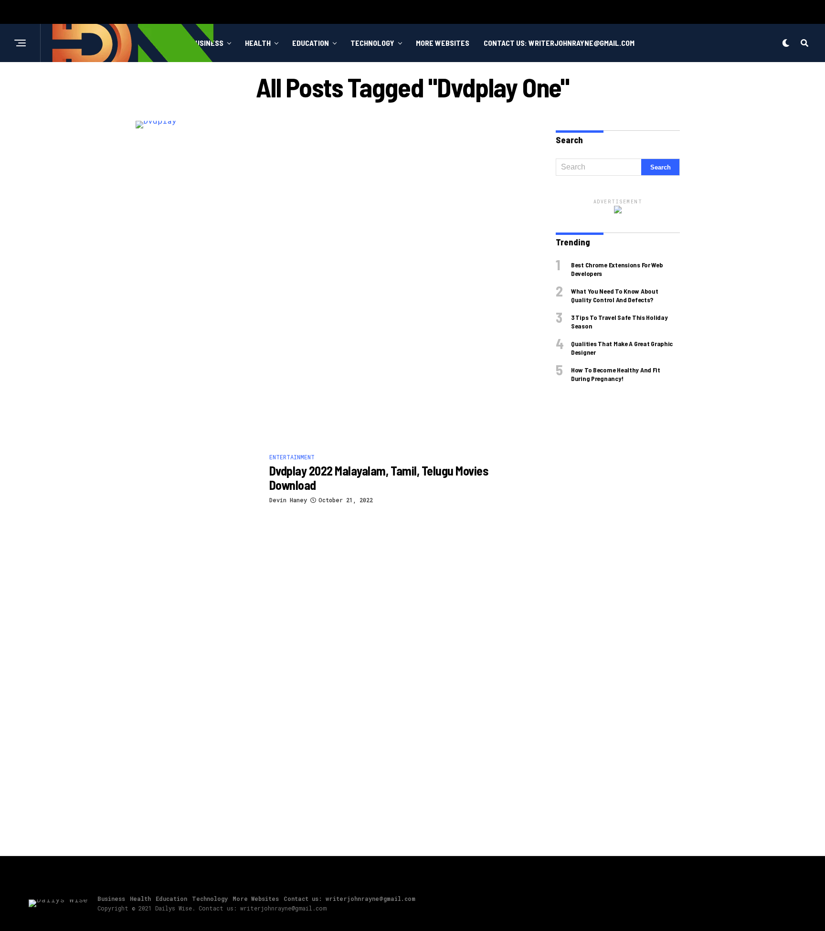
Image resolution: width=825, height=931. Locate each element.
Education (310, 42)
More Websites (442, 42)
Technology (372, 42)
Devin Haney (288, 500)
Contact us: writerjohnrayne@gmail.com (559, 42)
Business (111, 898)
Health (258, 42)
